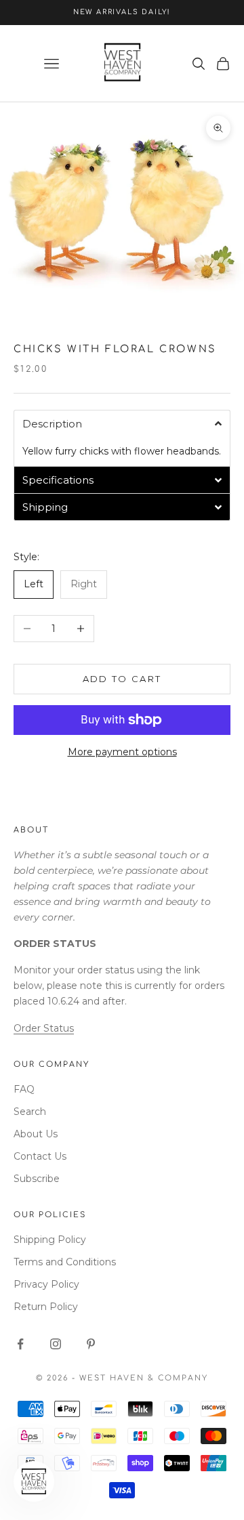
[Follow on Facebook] (20, 1344)
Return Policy (46, 1307)
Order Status (44, 1028)
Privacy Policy (46, 1284)
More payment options (122, 752)
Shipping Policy (50, 1239)
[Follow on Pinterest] (91, 1344)
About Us (36, 1134)
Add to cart (122, 678)
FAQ (24, 1089)
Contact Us (40, 1156)
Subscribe (37, 1179)
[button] (122, 423)
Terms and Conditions (65, 1262)
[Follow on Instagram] (55, 1344)
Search (30, 1111)
